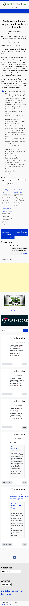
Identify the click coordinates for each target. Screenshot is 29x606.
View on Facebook (7, 364)
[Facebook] (14, 557)
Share (24, 364)
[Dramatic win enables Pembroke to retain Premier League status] (7, 216)
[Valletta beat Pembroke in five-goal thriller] (7, 197)
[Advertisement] (14, 277)
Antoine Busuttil (19, 33)
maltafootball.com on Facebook (12, 592)
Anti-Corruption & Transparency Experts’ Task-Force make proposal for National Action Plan (7, 234)
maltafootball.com (14, 7)
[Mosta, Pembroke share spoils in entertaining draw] (20, 197)
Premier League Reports (14, 31)
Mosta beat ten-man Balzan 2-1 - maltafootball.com (16, 448)
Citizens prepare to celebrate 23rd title (22, 232)
